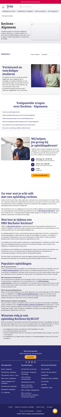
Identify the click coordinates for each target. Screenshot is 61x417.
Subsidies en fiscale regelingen (49, 378)
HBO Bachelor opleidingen (8, 372)
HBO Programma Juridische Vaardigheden (31, 304)
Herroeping (49, 407)
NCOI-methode (45, 369)
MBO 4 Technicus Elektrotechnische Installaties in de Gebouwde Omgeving (30, 395)
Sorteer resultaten (35, 54)
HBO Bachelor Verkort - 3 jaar (9, 375)
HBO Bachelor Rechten (14, 226)
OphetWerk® (44, 375)
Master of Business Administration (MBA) (27, 386)
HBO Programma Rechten (10, 270)
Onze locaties (45, 381)
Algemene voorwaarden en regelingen (24, 407)
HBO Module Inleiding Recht (47, 211)
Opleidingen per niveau (8, 11)
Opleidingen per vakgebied (25, 11)
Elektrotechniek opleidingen (9, 386)
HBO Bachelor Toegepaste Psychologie (28, 373)
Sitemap (11, 407)
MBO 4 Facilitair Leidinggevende (30, 390)
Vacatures (44, 384)
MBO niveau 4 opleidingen (8, 378)
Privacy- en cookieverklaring (27, 411)
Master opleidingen (6, 369)
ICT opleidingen (5, 392)
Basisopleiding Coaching (28, 382)
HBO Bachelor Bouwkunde (28, 369)
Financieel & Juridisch (7, 15)
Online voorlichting (40, 11)
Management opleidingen (8, 389)
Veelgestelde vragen (46, 387)
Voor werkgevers (53, 11)
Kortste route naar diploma (48, 372)
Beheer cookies (40, 407)
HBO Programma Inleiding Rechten (28, 294)
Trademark (39, 411)
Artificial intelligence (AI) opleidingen (8, 382)
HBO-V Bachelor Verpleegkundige (26, 378)
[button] (55, 411)
